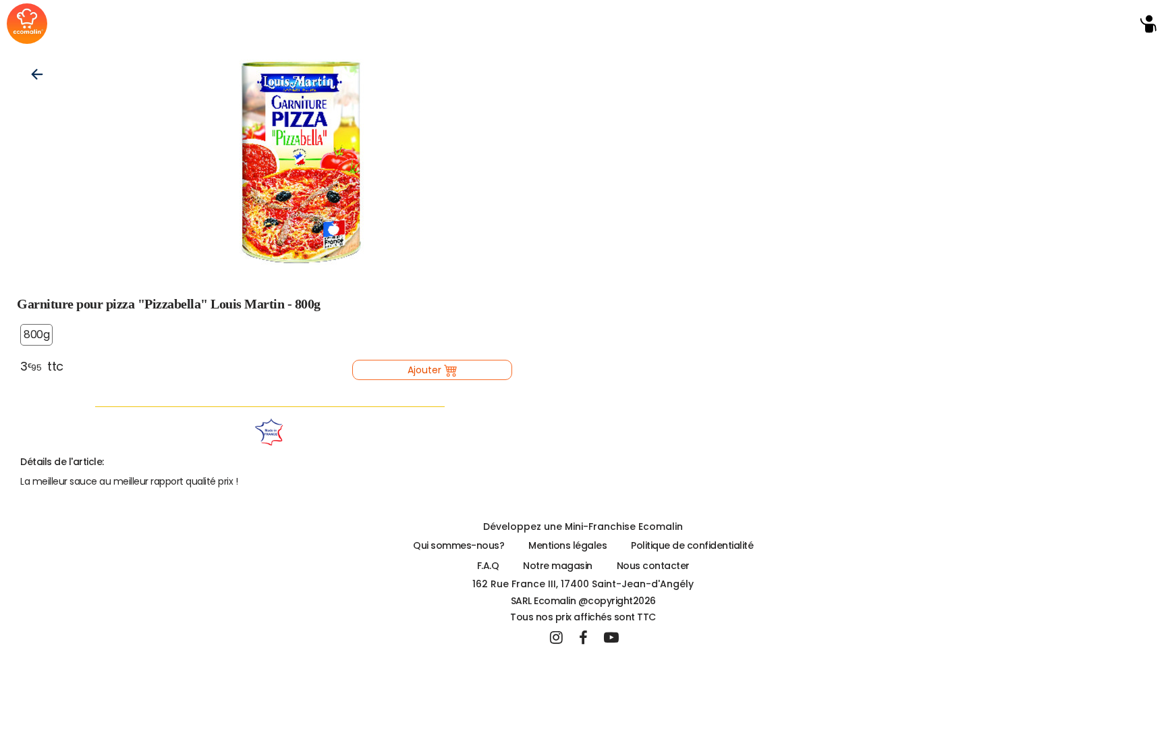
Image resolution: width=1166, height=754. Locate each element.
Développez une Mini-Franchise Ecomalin (583, 526)
